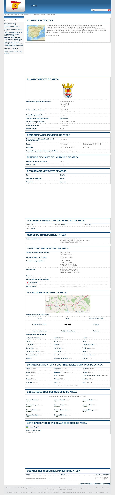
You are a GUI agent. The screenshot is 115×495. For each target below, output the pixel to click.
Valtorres (96, 324)
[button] (47, 297)
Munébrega (57, 348)
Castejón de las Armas (39, 324)
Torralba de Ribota (88, 355)
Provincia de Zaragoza (39, 14)
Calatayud (57, 351)
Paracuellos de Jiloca (33, 355)
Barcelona (57, 368)
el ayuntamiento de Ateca (43, 79)
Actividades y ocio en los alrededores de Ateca (57, 423)
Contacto (36, 492)
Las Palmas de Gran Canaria (91, 375)
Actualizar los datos (52, 35)
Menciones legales (13, 492)
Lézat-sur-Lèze (32, 282)
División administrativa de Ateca (46, 171)
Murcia (28, 375)
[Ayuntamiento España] (16, 9)
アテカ (63, 224)
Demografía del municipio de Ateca (48, 135)
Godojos (56, 344)
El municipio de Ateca (40, 20)
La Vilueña (29, 344)
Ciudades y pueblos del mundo (50, 492)
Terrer (56, 341)
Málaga (84, 372)
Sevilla (28, 372)
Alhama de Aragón (88, 344)
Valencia (85, 368)
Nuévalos (57, 355)
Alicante (56, 379)
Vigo (55, 382)
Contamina (29, 348)
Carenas (28, 341)
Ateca (33, 6)
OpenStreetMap (80, 312)
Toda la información (11, 20)
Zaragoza (63, 182)
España (62, 175)
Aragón (62, 178)
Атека (89, 224)
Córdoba (85, 379)
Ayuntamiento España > (11, 14)
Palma (56, 375)
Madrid (28, 368)
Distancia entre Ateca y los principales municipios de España (65, 365)
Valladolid (29, 382)
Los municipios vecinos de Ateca (47, 292)
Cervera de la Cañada (96, 318)
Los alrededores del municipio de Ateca (52, 392)
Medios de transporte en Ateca (46, 235)
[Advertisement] (68, 59)
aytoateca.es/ (64, 118)
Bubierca (57, 338)
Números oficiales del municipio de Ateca (53, 157)
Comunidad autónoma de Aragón (25, 14)
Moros (40, 318)
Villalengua (86, 348)
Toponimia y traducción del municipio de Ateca (56, 220)
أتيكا (31, 224)
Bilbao (28, 379)
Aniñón (28, 358)
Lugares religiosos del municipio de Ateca (53, 471)
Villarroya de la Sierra (61, 358)
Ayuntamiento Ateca (51, 14)
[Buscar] (109, 10)
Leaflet (67, 312)
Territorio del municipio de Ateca (48, 248)
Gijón (84, 382)
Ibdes (84, 351)
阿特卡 (33, 228)
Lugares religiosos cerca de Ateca (93, 484)
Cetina (84, 358)
